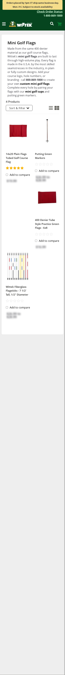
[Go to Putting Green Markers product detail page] (47, 131)
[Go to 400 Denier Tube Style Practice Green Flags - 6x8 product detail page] (47, 197)
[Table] (56, 108)
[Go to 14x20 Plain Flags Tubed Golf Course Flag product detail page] (18, 131)
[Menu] (4, 24)
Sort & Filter (17, 108)
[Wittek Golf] (21, 24)
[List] (50, 108)
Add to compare (20, 175)
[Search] (52, 24)
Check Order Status (49, 11)
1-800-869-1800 (53, 15)
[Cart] (59, 24)
